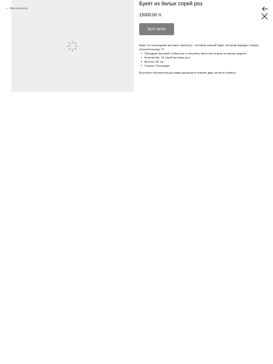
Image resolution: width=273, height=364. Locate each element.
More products (18, 8)
